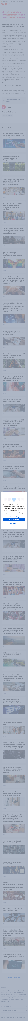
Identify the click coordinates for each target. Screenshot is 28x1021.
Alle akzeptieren (14, 519)
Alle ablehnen (14, 523)
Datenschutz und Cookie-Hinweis (18, 513)
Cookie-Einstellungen (14, 517)
